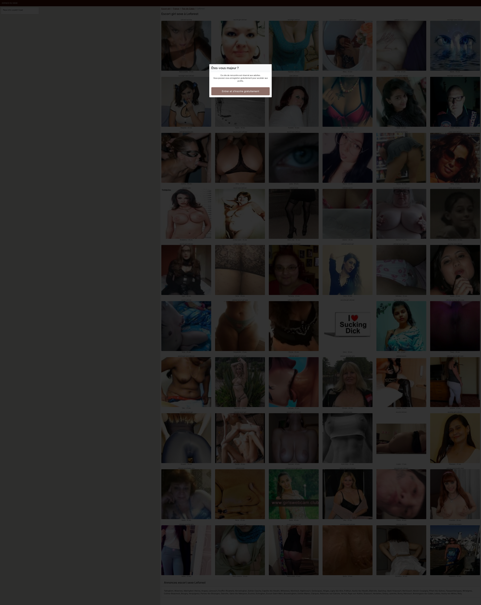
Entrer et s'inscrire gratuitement (240, 91)
